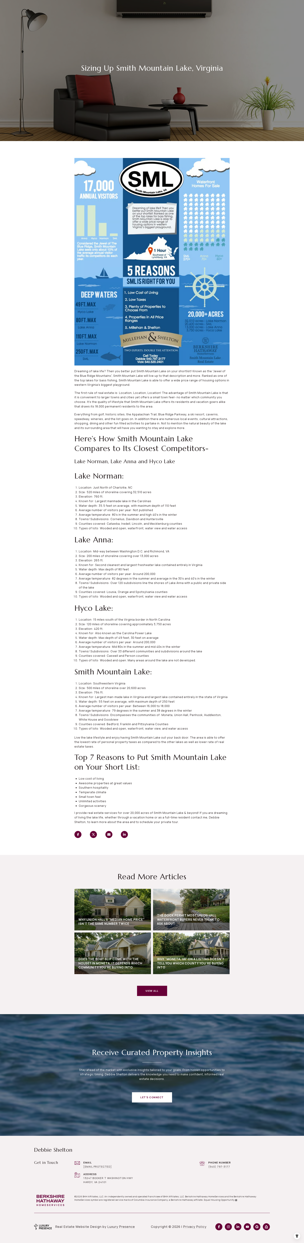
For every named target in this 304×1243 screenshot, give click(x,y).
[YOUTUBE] (247, 1226)
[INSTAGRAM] (228, 1226)
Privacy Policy (195, 1226)
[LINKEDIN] (237, 1226)
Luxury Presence (121, 1226)
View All (152, 990)
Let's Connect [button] (152, 1097)
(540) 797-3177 (219, 1166)
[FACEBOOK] (218, 1226)
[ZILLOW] (266, 1226)
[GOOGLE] (256, 1226)
